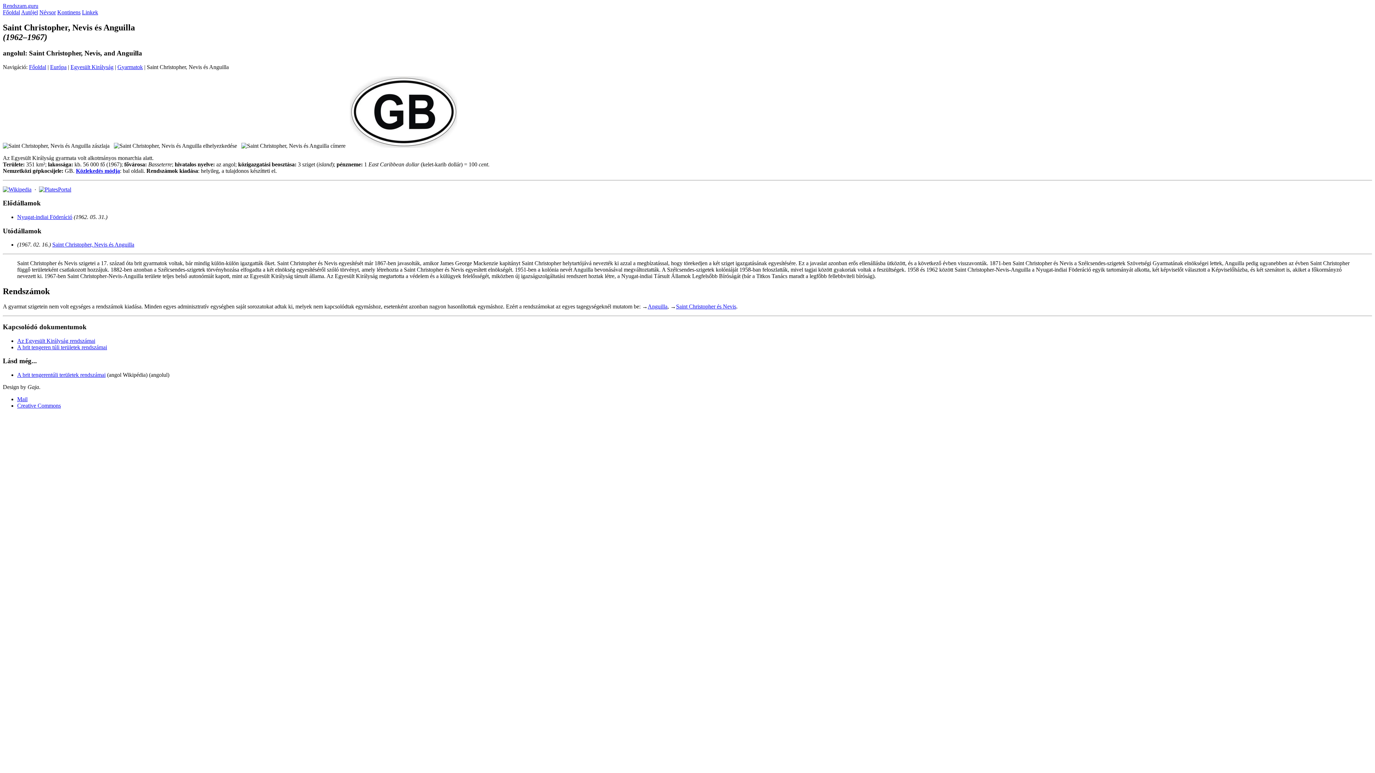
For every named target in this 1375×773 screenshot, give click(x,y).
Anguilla (657, 306)
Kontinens (69, 12)
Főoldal (11, 12)
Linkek (90, 12)
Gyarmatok (130, 67)
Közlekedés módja (98, 171)
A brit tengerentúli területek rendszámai (61, 375)
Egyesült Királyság (92, 67)
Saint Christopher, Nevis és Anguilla (93, 245)
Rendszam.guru (20, 6)
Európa (58, 67)
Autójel (29, 12)
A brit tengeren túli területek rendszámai (62, 347)
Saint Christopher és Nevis (706, 306)
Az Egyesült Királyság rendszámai (56, 341)
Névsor (47, 12)
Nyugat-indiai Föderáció (44, 217)
